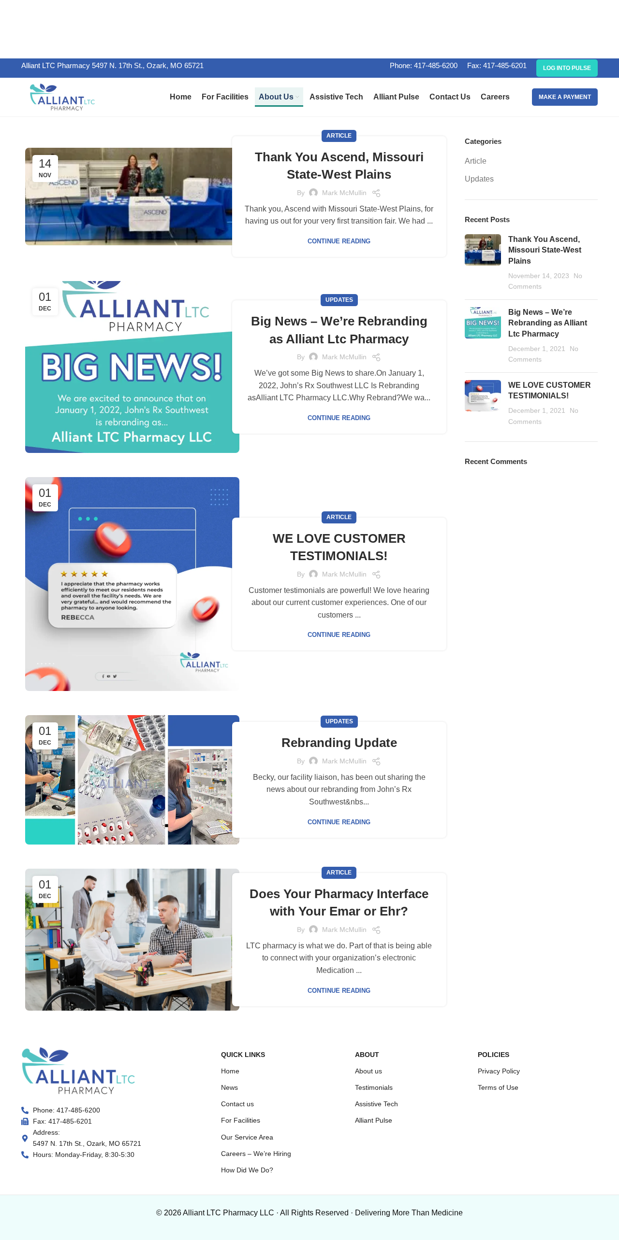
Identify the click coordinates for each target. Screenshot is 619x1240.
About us (368, 1071)
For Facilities (240, 1120)
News (229, 1087)
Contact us (237, 1104)
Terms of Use (498, 1087)
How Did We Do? (247, 1170)
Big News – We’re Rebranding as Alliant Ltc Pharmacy (547, 323)
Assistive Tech (376, 1104)
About (367, 1054)
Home (230, 1071)
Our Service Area (247, 1137)
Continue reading (339, 241)
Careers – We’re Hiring (256, 1153)
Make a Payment (565, 97)
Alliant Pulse (373, 1120)
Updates (339, 299)
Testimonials (374, 1087)
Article (339, 135)
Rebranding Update (339, 742)
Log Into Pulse (567, 68)
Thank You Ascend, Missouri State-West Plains (544, 250)
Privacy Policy (499, 1071)
